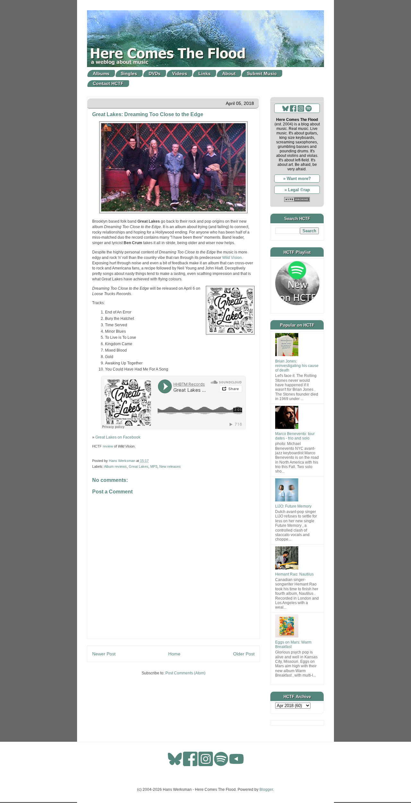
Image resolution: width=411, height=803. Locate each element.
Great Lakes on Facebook (117, 437)
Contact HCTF (108, 83)
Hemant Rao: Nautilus (294, 574)
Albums (101, 73)
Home (174, 653)
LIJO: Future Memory (293, 506)
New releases (170, 466)
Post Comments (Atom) (185, 673)
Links (204, 73)
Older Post (244, 653)
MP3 (153, 466)
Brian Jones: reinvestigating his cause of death (297, 366)
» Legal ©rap (297, 189)
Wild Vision (232, 257)
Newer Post (104, 653)
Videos (179, 73)
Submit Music (262, 73)
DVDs (155, 73)
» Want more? (297, 178)
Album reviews (115, 466)
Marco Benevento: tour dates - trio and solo (295, 435)
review (108, 446)
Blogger (266, 789)
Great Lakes (138, 466)
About (229, 73)
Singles (129, 73)
